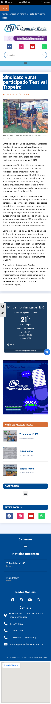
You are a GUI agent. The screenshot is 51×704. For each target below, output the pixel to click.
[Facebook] (9, 46)
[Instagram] (21, 46)
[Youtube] (32, 46)
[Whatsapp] (44, 46)
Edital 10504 (26, 451)
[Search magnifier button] (44, 55)
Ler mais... (9, 566)
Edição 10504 (26, 468)
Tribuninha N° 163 (28, 434)
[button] (25, 63)
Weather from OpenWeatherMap (25, 350)
